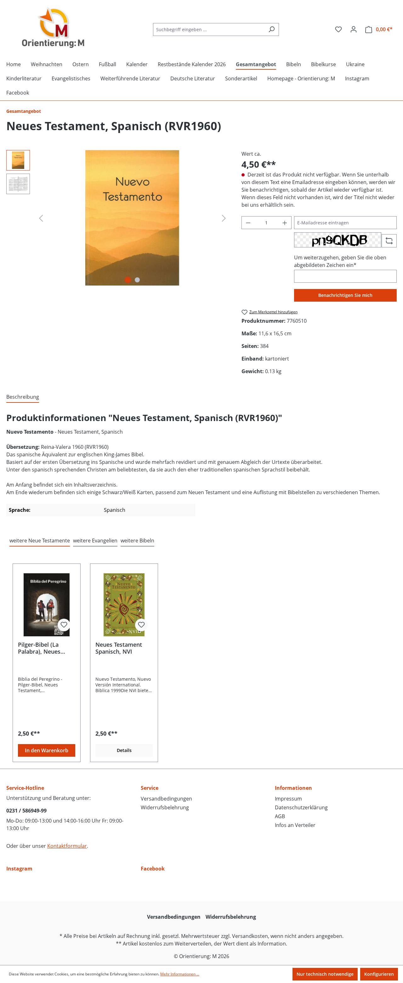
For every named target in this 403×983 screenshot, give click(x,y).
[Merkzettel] (338, 29)
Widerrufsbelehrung (165, 807)
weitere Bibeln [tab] (137, 540)
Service (149, 787)
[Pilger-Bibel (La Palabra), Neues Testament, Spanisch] (46, 604)
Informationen (293, 787)
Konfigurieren (379, 974)
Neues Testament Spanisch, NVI (118, 648)
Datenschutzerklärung (301, 807)
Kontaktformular (67, 845)
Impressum (288, 798)
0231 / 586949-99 (26, 810)
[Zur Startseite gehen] (53, 28)
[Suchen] (271, 29)
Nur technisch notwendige (325, 974)
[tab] (22, 397)
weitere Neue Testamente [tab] (39, 540)
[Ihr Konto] (353, 29)
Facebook (153, 868)
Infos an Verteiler (295, 825)
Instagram (19, 868)
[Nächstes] (224, 218)
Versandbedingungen (166, 798)
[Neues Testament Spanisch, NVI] (124, 604)
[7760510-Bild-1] (132, 218)
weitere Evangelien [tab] (95, 540)
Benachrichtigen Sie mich (345, 295)
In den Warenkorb (46, 750)
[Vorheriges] (41, 218)
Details (124, 750)
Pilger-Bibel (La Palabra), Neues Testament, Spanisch (45, 648)
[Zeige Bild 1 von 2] (127, 279)
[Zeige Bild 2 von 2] (137, 279)
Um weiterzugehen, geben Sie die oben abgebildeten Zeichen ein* (340, 261)
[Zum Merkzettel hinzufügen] (64, 625)
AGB (280, 816)
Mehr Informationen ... (179, 974)
